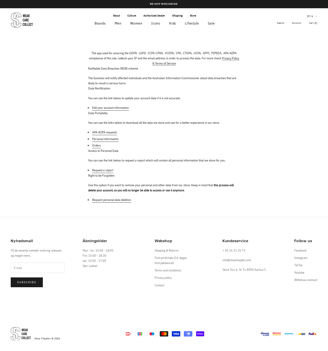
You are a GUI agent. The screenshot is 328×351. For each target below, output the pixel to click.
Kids (172, 23)
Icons (155, 23)
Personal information (105, 139)
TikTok (298, 265)
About (116, 15)
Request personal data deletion (111, 200)
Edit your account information (110, 108)
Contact (159, 285)
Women (136, 23)
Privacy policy (163, 278)
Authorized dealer (154, 15)
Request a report (102, 170)
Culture (131, 15)
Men (118, 23)
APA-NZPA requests (104, 132)
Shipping (177, 15)
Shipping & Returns (167, 250)
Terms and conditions (168, 270)
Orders (96, 145)
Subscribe (26, 282)
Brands (100, 23)
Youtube (299, 272)
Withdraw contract (305, 280)
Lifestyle (192, 23)
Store (193, 15)
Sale (211, 23)
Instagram (300, 258)
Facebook (300, 250)
